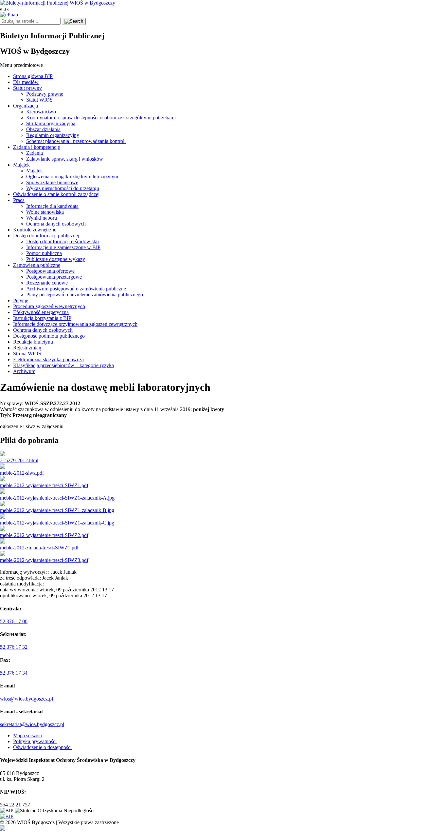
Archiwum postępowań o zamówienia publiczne (76, 288)
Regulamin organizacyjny (52, 135)
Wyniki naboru (41, 218)
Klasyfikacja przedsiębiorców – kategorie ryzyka (63, 365)
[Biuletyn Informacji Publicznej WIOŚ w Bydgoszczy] (57, 3)
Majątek (21, 165)
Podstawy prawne (44, 94)
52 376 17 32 (13, 647)
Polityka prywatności (35, 741)
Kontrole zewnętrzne (34, 229)
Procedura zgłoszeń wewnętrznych (49, 306)
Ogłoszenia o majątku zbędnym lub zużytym (72, 176)
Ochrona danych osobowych (56, 224)
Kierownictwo (41, 111)
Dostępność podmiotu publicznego (49, 336)
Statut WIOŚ (39, 100)
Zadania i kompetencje (36, 147)
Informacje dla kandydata (52, 206)
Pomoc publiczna (44, 253)
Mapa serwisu (27, 735)
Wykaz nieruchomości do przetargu (62, 188)
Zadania (34, 153)
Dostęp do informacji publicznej (46, 235)
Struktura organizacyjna (50, 123)
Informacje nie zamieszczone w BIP (63, 247)
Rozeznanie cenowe (47, 283)
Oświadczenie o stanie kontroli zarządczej (56, 194)
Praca (19, 200)
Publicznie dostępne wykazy (55, 259)
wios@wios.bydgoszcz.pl (26, 699)
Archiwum (24, 371)
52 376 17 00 (13, 621)
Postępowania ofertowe (50, 271)
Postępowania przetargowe (54, 277)
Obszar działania (43, 129)
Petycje (20, 300)
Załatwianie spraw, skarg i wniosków (64, 159)
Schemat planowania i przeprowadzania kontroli (76, 141)
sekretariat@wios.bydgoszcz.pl (32, 724)
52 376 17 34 (13, 673)
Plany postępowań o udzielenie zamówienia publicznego (84, 294)
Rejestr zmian (27, 347)
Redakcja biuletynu (33, 342)
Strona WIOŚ (27, 353)
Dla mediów (26, 82)
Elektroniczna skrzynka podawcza (48, 359)
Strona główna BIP (33, 76)
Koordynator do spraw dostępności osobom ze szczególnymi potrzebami (101, 117)
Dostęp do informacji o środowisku (62, 241)
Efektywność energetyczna (41, 312)
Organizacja (25, 106)
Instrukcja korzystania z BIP (42, 318)
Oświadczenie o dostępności (42, 747)
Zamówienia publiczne (36, 265)
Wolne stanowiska (45, 212)
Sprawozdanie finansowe (52, 182)
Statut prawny (27, 88)
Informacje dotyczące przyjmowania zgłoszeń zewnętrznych (75, 324)
